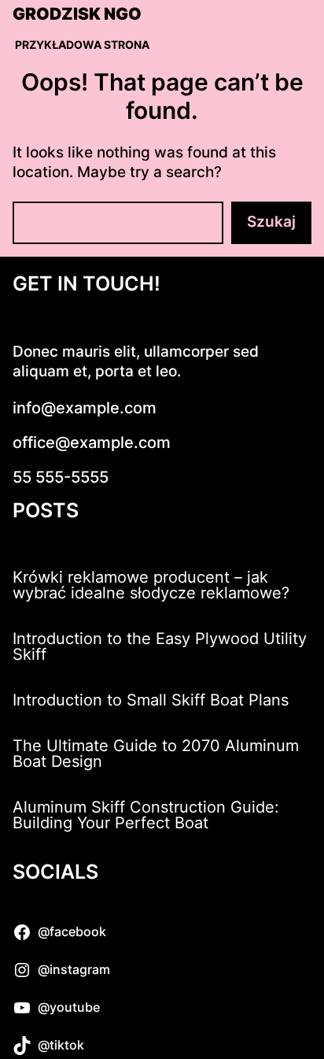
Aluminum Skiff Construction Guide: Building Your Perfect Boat (146, 815)
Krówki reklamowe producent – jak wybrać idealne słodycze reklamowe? (151, 585)
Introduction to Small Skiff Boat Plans (151, 700)
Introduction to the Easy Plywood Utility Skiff (160, 646)
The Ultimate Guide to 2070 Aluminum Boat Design (156, 753)
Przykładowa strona (82, 44)
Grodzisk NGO (77, 14)
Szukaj (271, 222)
